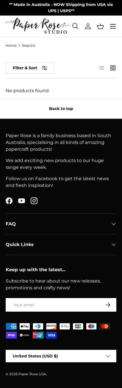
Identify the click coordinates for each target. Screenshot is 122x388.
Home (11, 45)
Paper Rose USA (32, 374)
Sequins (28, 45)
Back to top (61, 108)
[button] (100, 26)
